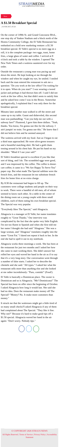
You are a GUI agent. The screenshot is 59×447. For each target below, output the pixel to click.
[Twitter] (29, 328)
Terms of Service (26, 435)
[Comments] (36, 328)
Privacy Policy (40, 435)
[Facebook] (22, 328)
